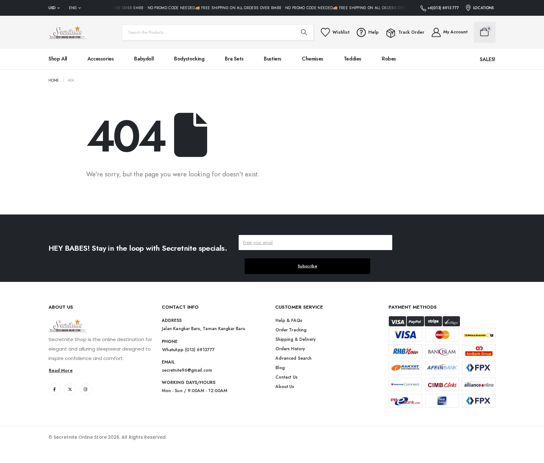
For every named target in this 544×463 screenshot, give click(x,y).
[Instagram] (86, 389)
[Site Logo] (68, 32)
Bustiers (272, 58)
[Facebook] (54, 389)
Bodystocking (189, 58)
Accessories (101, 58)
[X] (70, 389)
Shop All (57, 58)
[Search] (304, 32)
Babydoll (144, 58)
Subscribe (307, 266)
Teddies (352, 58)
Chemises (312, 58)
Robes (389, 58)
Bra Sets (234, 58)
